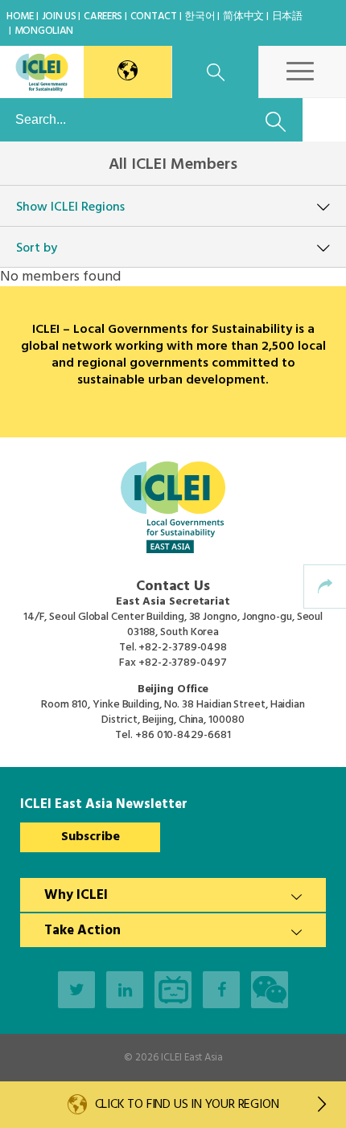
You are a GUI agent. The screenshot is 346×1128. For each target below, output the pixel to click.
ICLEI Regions (70, 207)
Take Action (82, 930)
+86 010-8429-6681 (182, 735)
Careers (103, 16)
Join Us (59, 16)
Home (20, 16)
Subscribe (90, 837)
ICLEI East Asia (192, 1057)
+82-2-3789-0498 (182, 647)
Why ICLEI (76, 895)
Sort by (36, 248)
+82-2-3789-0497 (182, 663)
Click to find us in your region (187, 1104)
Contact (153, 16)
